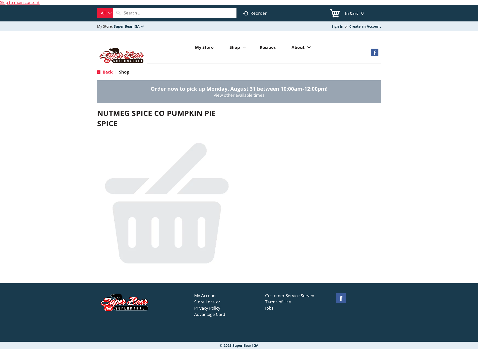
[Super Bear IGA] (122, 56)
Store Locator (207, 301)
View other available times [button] (239, 95)
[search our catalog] (118, 13)
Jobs (269, 308)
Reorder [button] (258, 13)
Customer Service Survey (289, 295)
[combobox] (105, 13)
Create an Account (365, 26)
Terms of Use (278, 301)
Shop (124, 72)
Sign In (337, 26)
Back (107, 72)
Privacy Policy (207, 308)
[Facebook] (374, 54)
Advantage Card (209, 314)
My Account (205, 295)
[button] (129, 26)
